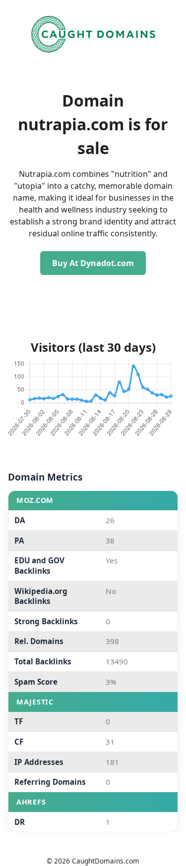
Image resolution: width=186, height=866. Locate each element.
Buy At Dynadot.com (93, 263)
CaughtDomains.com (105, 861)
